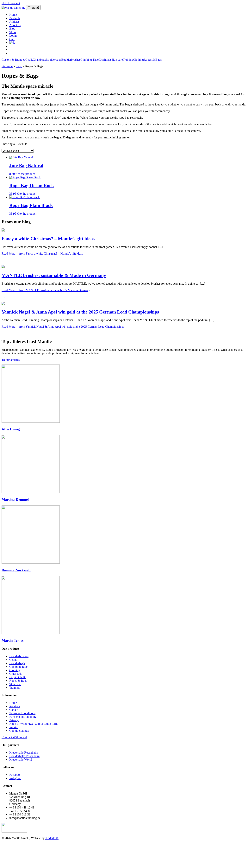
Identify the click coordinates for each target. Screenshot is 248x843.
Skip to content (11, 3)
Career (13, 709)
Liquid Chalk (17, 677)
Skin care (117, 59)
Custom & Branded (13, 59)
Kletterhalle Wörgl (20, 759)
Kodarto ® (52, 838)
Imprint (13, 727)
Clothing (138, 59)
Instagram (15, 778)
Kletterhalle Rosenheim (23, 752)
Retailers (14, 706)
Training (128, 59)
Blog (12, 28)
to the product (26, 173)
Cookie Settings (19, 730)
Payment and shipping (22, 716)
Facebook (15, 774)
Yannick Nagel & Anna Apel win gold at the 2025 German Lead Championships (80, 311)
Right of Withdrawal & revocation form (33, 723)
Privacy (14, 720)
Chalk (29, 59)
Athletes (14, 21)
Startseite (7, 66)
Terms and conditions (22, 713)
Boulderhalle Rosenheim (24, 756)
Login (13, 35)
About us (15, 25)
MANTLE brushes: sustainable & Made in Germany (54, 275)
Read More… (42, 253)
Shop (12, 32)
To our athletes (11, 359)
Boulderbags (53, 59)
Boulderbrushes (70, 59)
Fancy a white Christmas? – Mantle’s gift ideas (48, 238)
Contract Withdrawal (14, 737)
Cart (12, 39)
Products (14, 18)
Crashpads (105, 59)
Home (13, 702)
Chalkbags (39, 59)
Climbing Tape (89, 59)
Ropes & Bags (153, 59)
